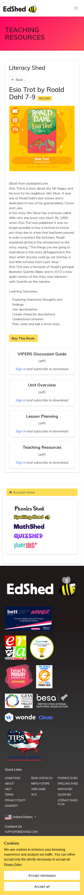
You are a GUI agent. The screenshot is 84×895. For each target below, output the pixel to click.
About (9, 783)
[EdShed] (42, 587)
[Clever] (46, 718)
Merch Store (40, 783)
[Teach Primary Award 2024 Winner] (19, 688)
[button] (21, 817)
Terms (9, 794)
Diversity (11, 805)
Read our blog (42, 778)
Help (8, 789)
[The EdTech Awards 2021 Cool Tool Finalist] (44, 687)
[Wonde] (20, 721)
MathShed (65, 789)
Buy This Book (23, 338)
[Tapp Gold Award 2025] (42, 659)
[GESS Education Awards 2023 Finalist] (19, 707)
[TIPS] (25, 760)
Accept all (42, 886)
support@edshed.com (21, 831)
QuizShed (64, 794)
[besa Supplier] (52, 707)
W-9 (33, 794)
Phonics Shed (68, 778)
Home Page (12, 778)
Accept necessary (42, 875)
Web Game (38, 789)
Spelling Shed (68, 783)
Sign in (21, 369)
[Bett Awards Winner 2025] (28, 630)
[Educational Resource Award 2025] (15, 658)
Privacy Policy (15, 800)
